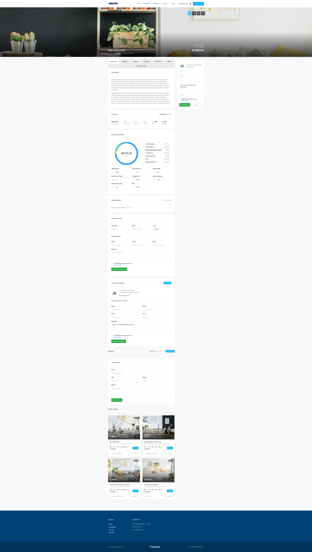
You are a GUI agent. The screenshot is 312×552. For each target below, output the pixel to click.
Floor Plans (157, 61)
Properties (147, 3)
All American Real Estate (117, 453)
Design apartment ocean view (152, 442)
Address (124, 61)
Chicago (111, 529)
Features (146, 61)
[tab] (190, 13)
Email (154, 241)
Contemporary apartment (151, 484)
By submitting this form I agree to (122, 264)
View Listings (167, 283)
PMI (133, 183)
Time (154, 225)
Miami (111, 524)
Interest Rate (156, 168)
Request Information (119, 341)
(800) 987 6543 (184, 3)
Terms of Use (117, 265)
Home (138, 3)
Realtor (165, 3)
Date (133, 225)
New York (111, 532)
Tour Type (114, 225)
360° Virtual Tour (141, 66)
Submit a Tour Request (119, 269)
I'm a (144, 313)
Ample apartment (115, 442)
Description (113, 61)
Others (173, 3)
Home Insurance (157, 176)
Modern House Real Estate (151, 453)
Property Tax (136, 176)
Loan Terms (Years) (117, 176)
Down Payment (136, 168)
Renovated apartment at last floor (120, 484)
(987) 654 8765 (135, 292)
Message (114, 249)
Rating (144, 377)
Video (168, 61)
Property (156, 3)
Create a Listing (198, 3)
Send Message (184, 105)
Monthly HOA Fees (116, 183)
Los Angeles (112, 527)
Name (113, 241)
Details (136, 61)
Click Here (129, 207)
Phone (134, 241)
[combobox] (120, 229)
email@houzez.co (139, 529)
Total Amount (115, 168)
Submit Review (117, 400)
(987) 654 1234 (125, 292)
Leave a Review (170, 351)
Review (113, 385)
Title (112, 377)
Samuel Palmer (149, 496)
